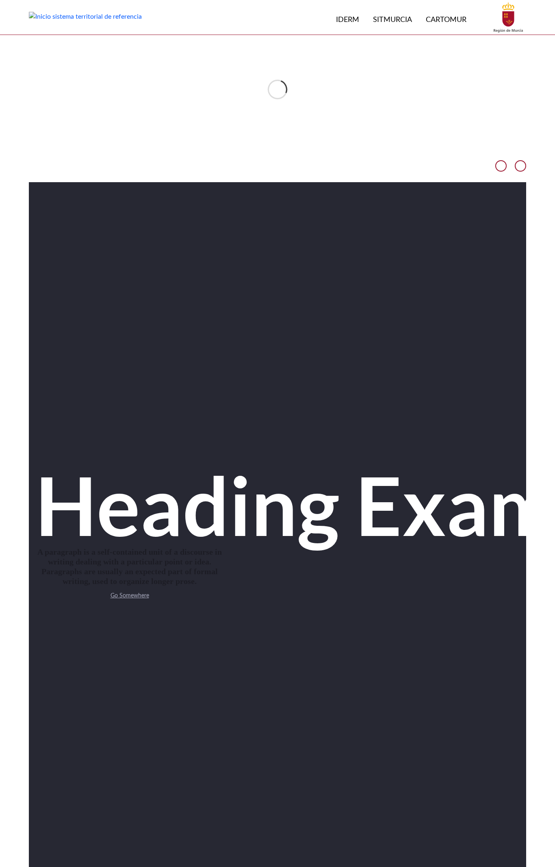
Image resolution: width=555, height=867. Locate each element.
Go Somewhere (130, 596)
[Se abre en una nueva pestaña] (508, 17)
